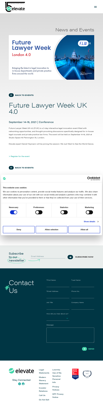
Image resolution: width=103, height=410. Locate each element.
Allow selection (51, 229)
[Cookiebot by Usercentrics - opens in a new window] (89, 178)
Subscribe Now (84, 256)
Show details (89, 221)
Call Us (42, 395)
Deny (19, 229)
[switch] (38, 212)
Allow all (84, 229)
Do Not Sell (44, 399)
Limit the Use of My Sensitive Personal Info (56, 375)
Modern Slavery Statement (43, 380)
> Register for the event (19, 156)
